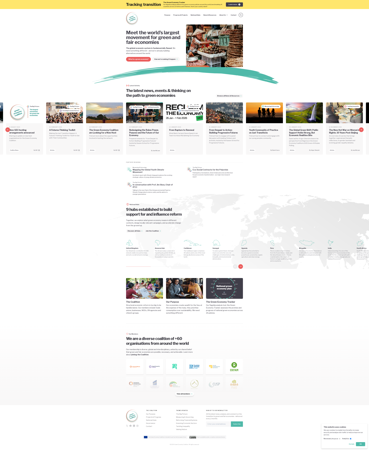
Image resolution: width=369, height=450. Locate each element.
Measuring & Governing (185, 417)
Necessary (331, 439)
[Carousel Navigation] (238, 266)
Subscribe (237, 424)
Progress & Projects (180, 15)
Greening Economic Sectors (186, 423)
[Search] (241, 15)
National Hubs (195, 15)
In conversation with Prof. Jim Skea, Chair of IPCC (153, 186)
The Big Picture (181, 414)
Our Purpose (150, 414)
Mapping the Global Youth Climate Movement (148, 171)
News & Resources (209, 15)
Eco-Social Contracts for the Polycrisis (210, 170)
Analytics (345, 439)
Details (351, 444)
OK (360, 444)
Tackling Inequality (183, 426)
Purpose (167, 15)
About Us (222, 15)
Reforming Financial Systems (186, 420)
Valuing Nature (181, 429)
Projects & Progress (153, 417)
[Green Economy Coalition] (132, 18)
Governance (150, 423)
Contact (233, 15)
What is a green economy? (138, 59)
